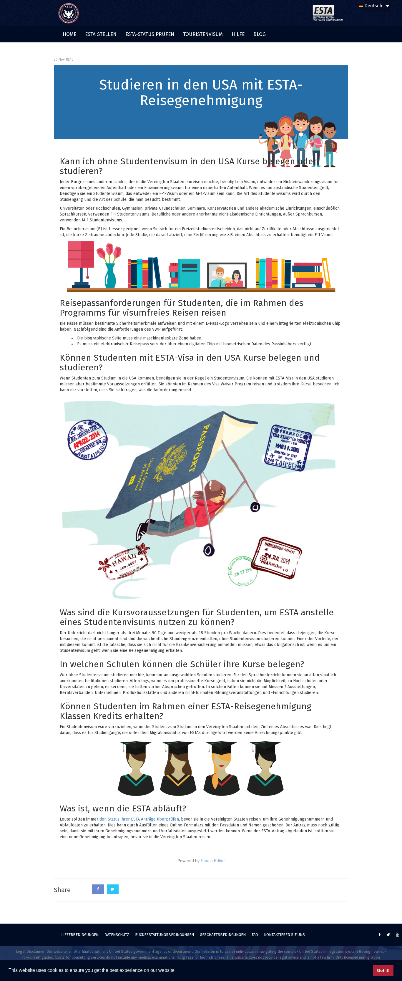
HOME (69, 34)
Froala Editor (213, 860)
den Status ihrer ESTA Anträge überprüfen (139, 819)
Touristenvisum (203, 34)
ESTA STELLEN (101, 34)
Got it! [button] (383, 970)
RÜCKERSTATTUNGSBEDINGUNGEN (164, 934)
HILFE (238, 34)
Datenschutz (116, 934)
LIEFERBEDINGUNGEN (80, 934)
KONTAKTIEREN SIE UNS (284, 934)
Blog (259, 34)
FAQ (255, 934)
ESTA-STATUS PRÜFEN (149, 34)
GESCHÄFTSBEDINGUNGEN (223, 934)
